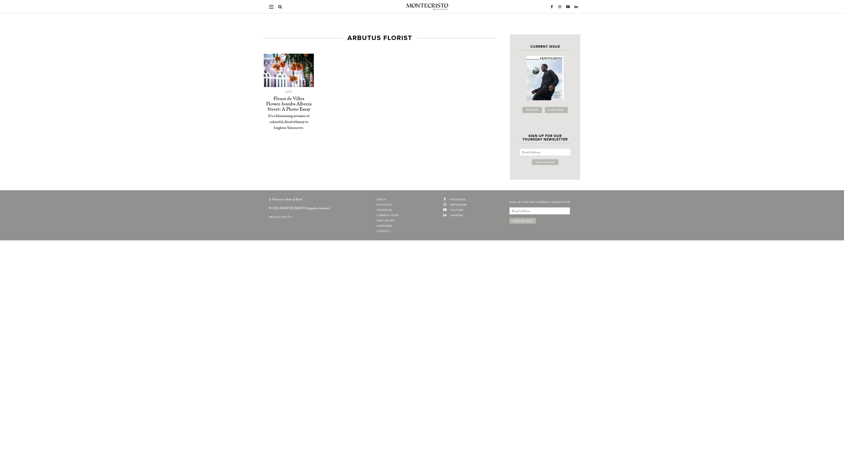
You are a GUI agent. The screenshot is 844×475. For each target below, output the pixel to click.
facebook (458, 199)
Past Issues (386, 220)
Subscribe (556, 109)
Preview (532, 109)
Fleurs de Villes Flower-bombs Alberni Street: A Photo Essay (289, 104)
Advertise (384, 210)
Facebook (552, 7)
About (382, 199)
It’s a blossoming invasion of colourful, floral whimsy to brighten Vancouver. (288, 121)
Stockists (384, 204)
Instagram (560, 7)
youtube (457, 210)
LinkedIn (576, 7)
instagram (458, 204)
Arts (288, 91)
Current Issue (388, 215)
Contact (383, 231)
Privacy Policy (280, 217)
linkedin (456, 215)
